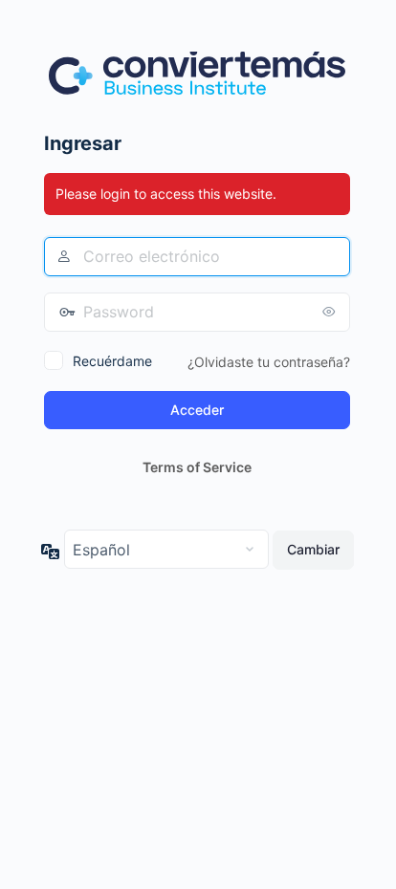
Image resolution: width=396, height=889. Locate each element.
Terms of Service (197, 467)
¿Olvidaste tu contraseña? (268, 362)
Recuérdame (112, 361)
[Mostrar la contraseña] (331, 312)
